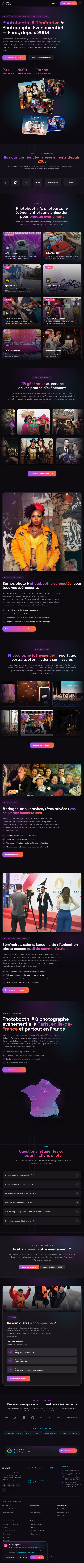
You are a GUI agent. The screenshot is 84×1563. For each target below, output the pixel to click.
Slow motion (6, 1537)
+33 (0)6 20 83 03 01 (72, 1474)
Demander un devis (68, 3)
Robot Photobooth (8, 1512)
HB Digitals (49, 1556)
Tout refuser (23, 1557)
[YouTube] (4, 1490)
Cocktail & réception (36, 1524)
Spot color (5, 1540)
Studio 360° (61, 1515)
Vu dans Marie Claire (13, 1433)
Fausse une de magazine (10, 1524)
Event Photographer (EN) (37, 1531)
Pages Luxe (52, 1468)
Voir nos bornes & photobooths (17, 629)
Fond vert (5, 1527)
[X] (18, 1485)
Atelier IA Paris (34, 1509)
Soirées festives (35, 1534)
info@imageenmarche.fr (73, 1470)
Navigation (32, 1467)
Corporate (33, 1527)
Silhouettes (6, 1534)
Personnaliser (10, 1557)
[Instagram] (9, 1485)
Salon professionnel (8, 1531)
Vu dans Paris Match (32, 1433)
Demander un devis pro (14, 990)
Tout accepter (37, 1557)
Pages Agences (31, 1481)
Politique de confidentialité (25, 1552)
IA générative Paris (35, 1512)
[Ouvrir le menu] (80, 3)
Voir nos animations (41, 745)
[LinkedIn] (13, 1485)
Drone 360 (60, 1509)
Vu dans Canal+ (50, 1433)
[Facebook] (4, 1485)
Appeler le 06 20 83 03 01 (52, 1267)
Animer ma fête (11, 854)
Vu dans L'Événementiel (69, 1433)
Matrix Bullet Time (63, 1512)
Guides (41, 1481)
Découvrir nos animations (41, 58)
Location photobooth (9, 1509)
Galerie (54, 3)
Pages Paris (41, 1468)
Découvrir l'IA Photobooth (40, 473)
